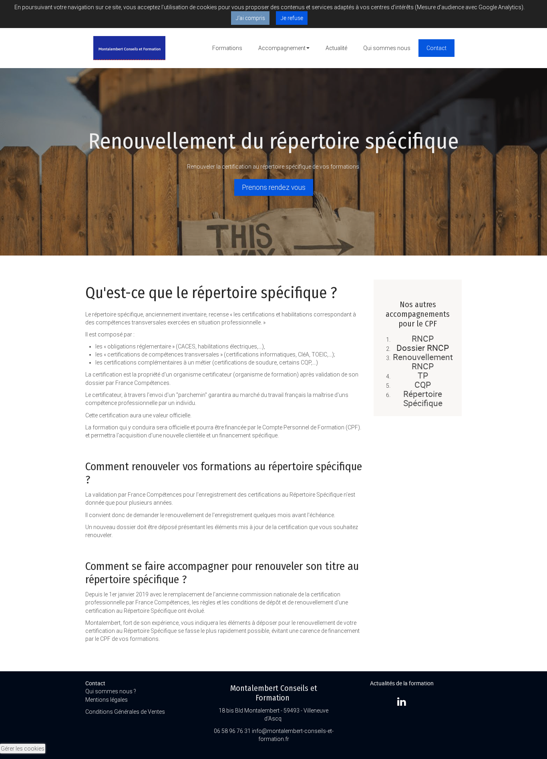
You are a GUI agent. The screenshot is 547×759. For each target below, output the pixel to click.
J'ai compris (250, 18)
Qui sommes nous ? (110, 691)
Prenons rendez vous (274, 187)
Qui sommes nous (386, 48)
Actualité (336, 48)
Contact (436, 48)
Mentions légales (107, 700)
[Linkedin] (401, 701)
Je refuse (291, 18)
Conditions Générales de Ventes (125, 712)
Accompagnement (282, 48)
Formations (227, 48)
